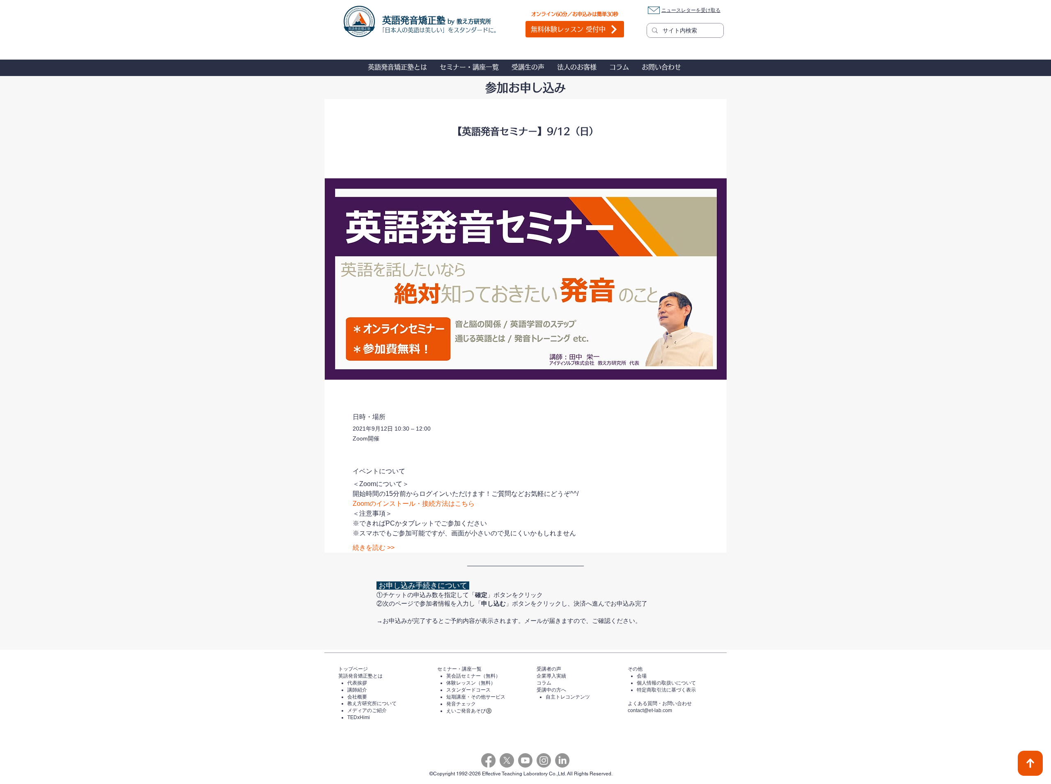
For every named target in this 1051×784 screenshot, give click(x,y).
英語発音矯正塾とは (360, 676)
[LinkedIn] (562, 760)
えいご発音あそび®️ (469, 711)
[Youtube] (525, 760)
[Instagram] (544, 760)
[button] (397, 67)
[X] (507, 760)
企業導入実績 (551, 676)
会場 (642, 676)
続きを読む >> (374, 547)
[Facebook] (488, 760)
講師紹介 (357, 690)
